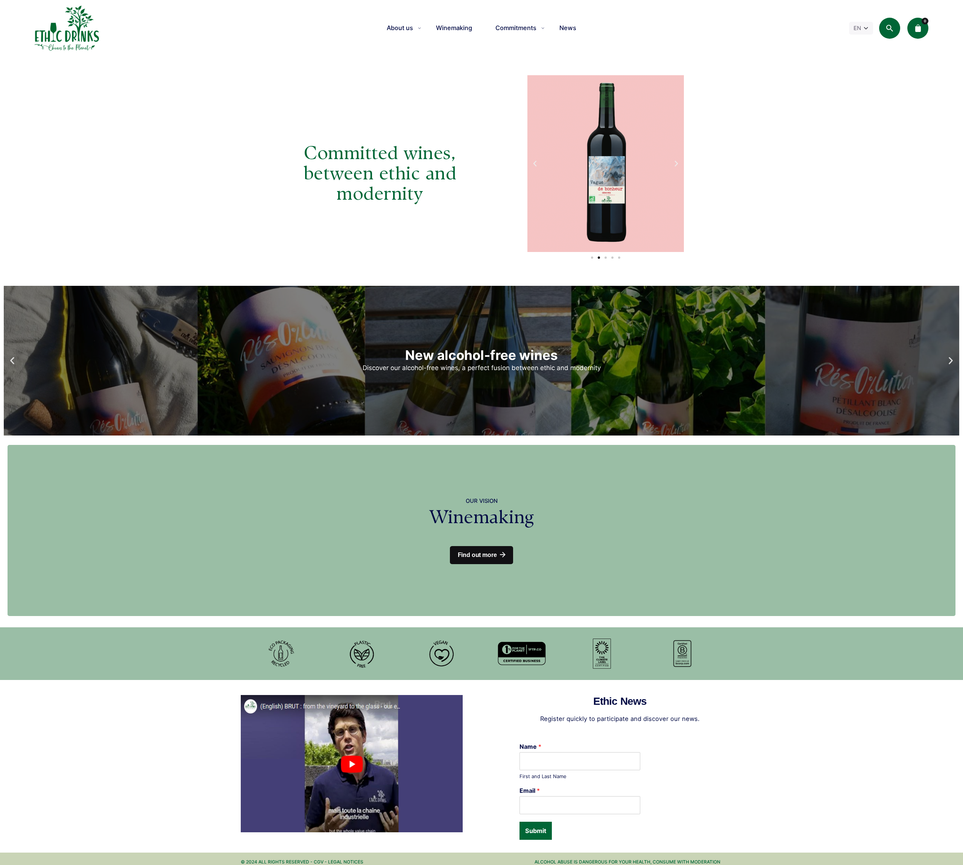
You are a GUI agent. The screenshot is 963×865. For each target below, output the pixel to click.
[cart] (917, 28)
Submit (535, 831)
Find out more (477, 555)
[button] (535, 163)
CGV (319, 862)
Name (530, 746)
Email (529, 790)
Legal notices (345, 862)
